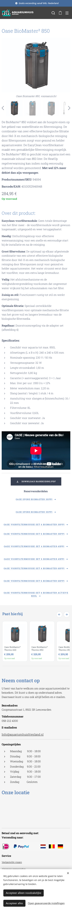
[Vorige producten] (59, 615)
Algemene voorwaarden (14, 869)
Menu (67, 13)
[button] (53, 13)
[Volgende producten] (67, 615)
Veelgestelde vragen (12, 862)
